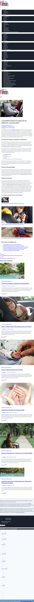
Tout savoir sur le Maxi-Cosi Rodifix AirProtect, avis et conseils (13, 249)
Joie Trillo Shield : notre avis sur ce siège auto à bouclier (12, 244)
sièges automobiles (8, 154)
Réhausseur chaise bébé (6, 30)
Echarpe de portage (6, 43)
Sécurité (3, 533)
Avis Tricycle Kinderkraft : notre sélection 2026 (9, 83)
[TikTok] (2, 525)
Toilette (3, 553)
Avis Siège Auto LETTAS (7, 79)
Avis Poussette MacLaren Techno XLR (8, 85)
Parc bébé (5, 14)
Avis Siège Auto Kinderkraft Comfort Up (8, 78)
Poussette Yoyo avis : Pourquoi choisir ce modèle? (10, 84)
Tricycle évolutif (6, 55)
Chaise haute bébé (6, 29)
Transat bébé (5, 53)
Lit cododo (5, 20)
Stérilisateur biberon (6, 24)
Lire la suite (3, 293)
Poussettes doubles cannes (7, 49)
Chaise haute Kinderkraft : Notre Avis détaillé (9, 75)
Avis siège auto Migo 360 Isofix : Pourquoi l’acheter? (10, 80)
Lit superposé (5, 19)
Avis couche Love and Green (7, 73)
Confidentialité (8, 518)
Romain (4, 485)
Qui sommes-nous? (5, 522)
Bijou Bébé (5, 69)
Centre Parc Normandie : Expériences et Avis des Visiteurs (15, 283)
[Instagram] (0, 525)
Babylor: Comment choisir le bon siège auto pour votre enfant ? (16, 326)
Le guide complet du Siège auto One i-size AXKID (11, 250)
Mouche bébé (5, 40)
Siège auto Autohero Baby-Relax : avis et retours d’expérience (13, 245)
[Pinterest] (4, 525)
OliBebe (4, 127)
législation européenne (16, 129)
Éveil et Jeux (3, 568)
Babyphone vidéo (6, 11)
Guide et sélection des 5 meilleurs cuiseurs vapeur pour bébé (11, 31)
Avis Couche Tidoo (6, 74)
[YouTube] (3, 525)
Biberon (5, 25)
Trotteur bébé (5, 54)
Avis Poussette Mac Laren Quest (8, 598)
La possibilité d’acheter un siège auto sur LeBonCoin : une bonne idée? (12, 203)
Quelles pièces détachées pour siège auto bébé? (12, 410)
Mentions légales (8, 519)
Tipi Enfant (5, 59)
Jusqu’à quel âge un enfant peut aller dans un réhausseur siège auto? (12, 238)
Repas (2, 544)
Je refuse (25, 601)
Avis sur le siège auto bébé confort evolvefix (12, 369)
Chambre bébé (5, 63)
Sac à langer (5, 35)
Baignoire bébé (5, 34)
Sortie (2, 561)
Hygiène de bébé (6, 64)
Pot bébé (5, 39)
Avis (2, 585)
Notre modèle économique (19, 512)
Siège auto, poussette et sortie (7, 65)
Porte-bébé (5, 44)
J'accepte (22, 601)
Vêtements (5, 68)
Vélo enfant (5, 58)
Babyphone (5, 10)
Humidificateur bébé (6, 16)
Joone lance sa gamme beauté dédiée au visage (7, 258)
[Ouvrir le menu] (1, 97)
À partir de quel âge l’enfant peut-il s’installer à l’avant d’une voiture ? (12, 224)
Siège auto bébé (5, 45)
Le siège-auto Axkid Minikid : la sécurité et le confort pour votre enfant (14, 248)
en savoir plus (29, 601)
